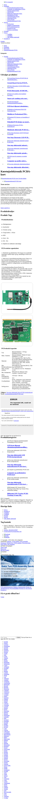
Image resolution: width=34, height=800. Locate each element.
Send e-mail (4, 547)
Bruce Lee (3, 549)
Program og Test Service (25, 588)
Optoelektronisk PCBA (13, 16)
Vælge (2, 597)
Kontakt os (7, 38)
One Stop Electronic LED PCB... (18, 137)
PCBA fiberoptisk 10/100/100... (17, 91)
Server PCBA (11, 19)
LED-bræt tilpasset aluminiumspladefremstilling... (17, 446)
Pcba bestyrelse (26, 543)
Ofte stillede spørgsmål (13, 37)
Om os (5, 32)
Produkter (6, 6)
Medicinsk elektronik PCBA (14, 13)
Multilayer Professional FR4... (17, 114)
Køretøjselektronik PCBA (14, 21)
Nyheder (6, 31)
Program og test (11, 28)
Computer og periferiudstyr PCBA (16, 9)
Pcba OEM (4, 544)
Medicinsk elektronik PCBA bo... (18, 130)
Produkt (6, 56)
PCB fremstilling (14, 588)
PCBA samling (18, 543)
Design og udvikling (12, 30)
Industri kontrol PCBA (13, 10)
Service (6, 22)
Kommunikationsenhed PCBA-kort (14, 394)
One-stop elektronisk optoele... (17, 153)
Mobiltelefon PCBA (12, 15)
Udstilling (9, 35)
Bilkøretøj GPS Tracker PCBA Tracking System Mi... (17, 494)
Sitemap (9, 541)
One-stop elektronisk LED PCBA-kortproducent (16, 456)
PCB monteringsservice (13, 27)
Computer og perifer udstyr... (17, 161)
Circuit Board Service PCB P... (17, 83)
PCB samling (15, 541)
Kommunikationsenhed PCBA (15, 7)
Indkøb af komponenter (13, 25)
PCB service (10, 24)
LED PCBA (10, 12)
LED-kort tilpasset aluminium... (18, 106)
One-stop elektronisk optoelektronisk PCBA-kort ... (17, 483)
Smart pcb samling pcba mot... (17, 98)
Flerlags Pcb (10, 543)
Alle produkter (11, 544)
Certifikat (9, 34)
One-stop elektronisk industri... (17, 145)
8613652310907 (5, 550)
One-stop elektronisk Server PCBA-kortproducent (19, 392)
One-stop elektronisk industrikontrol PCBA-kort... (17, 465)
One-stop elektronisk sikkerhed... (18, 167)
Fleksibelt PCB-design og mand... (18, 122)
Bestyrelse (6, 48)
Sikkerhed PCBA (11, 18)
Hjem (5, 4)
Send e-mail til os (5, 208)
